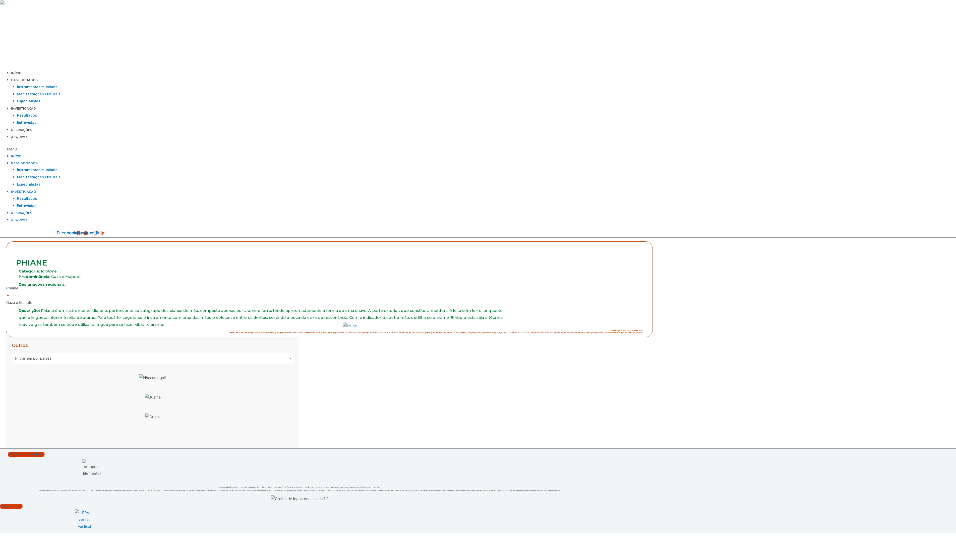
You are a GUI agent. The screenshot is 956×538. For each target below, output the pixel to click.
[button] (286, 149)
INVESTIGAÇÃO (23, 108)
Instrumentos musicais (37, 87)
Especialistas (28, 101)
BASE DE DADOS (24, 80)
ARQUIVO (19, 137)
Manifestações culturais (38, 94)
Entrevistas (26, 122)
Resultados (27, 115)
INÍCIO (16, 73)
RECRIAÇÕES (21, 130)
